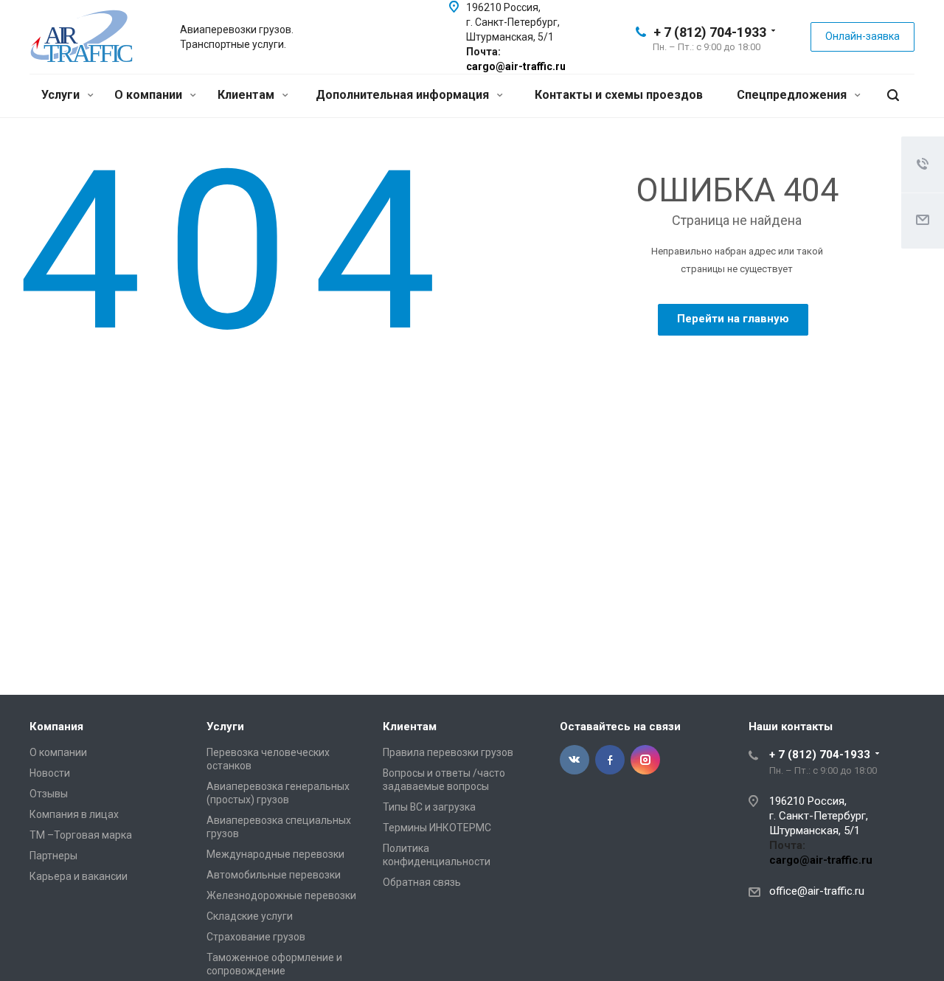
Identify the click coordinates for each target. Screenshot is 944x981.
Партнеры (53, 856)
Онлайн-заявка (862, 36)
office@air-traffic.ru (816, 891)
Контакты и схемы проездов (619, 95)
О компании (149, 95)
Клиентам (247, 95)
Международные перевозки (275, 854)
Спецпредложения (793, 95)
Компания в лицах (74, 814)
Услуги (62, 95)
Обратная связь (422, 882)
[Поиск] (893, 95)
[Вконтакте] (574, 759)
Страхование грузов (255, 937)
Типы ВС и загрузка (429, 807)
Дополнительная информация (404, 95)
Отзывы (49, 794)
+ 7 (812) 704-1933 (709, 32)
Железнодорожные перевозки (281, 895)
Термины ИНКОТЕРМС (437, 827)
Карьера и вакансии (79, 876)
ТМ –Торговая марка (81, 835)
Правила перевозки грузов (448, 752)
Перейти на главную (733, 318)
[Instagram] (645, 759)
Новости (50, 773)
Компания (56, 726)
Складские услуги (249, 916)
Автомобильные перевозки (273, 875)
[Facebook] (610, 759)
